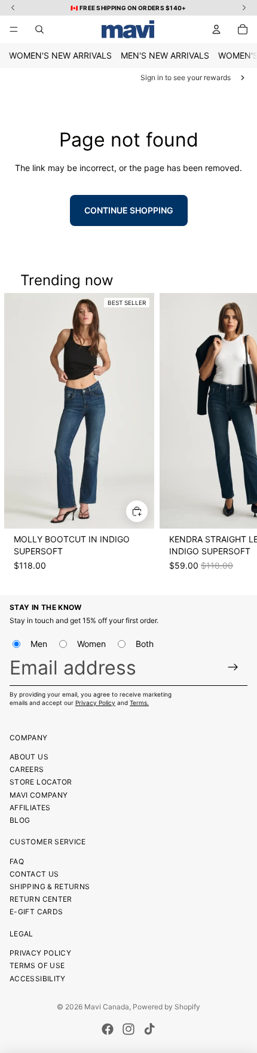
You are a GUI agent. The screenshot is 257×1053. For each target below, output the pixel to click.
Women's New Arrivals (60, 55)
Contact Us (34, 873)
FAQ (17, 861)
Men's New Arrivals (165, 55)
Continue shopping (128, 210)
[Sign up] (233, 668)
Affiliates (30, 807)
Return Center (41, 899)
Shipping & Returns (50, 886)
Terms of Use (37, 965)
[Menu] (13, 29)
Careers (27, 769)
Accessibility (38, 978)
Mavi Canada (106, 1006)
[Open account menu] (216, 29)
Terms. (139, 702)
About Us (29, 756)
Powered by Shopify (166, 1006)
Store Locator (41, 781)
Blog (20, 820)
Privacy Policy (95, 702)
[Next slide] (236, 438)
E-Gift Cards (36, 911)
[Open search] (39, 29)
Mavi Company (39, 794)
